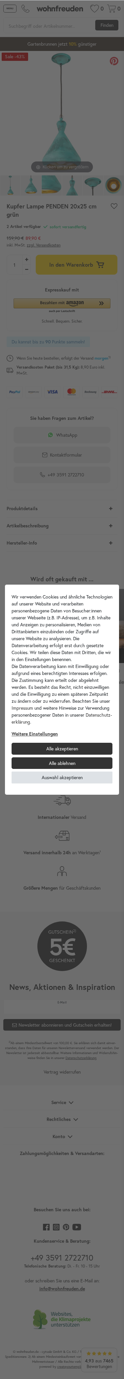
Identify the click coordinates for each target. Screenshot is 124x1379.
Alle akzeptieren (62, 748)
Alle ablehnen (62, 763)
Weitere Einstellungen (35, 734)
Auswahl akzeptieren (62, 777)
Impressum (22, 708)
